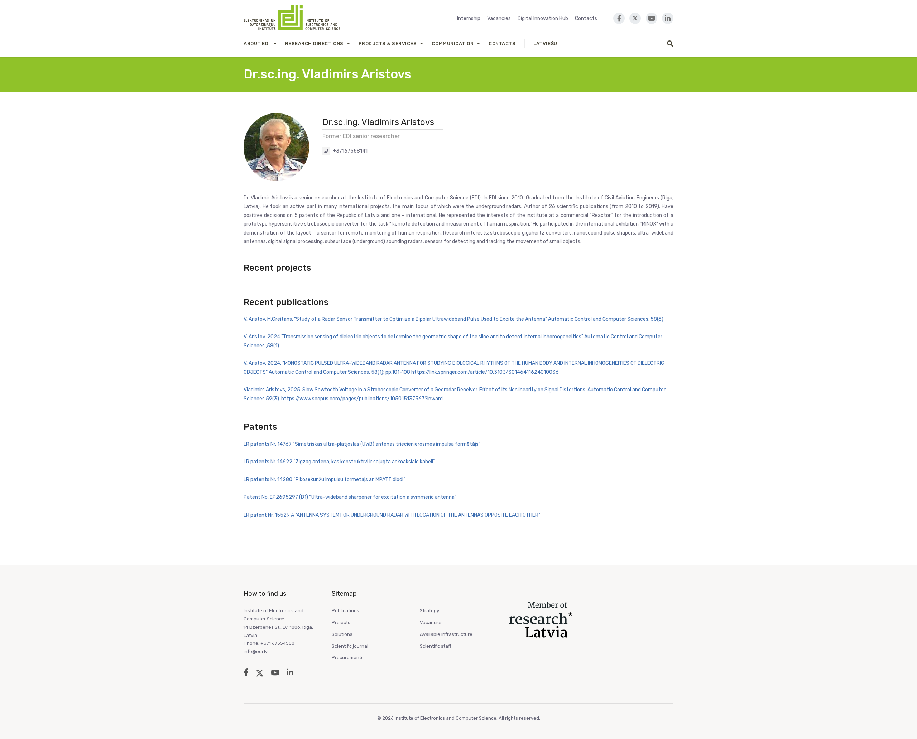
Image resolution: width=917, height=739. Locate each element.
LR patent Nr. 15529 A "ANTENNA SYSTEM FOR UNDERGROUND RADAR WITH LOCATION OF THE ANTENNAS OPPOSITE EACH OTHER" (392, 515)
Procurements (348, 657)
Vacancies (499, 18)
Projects (341, 622)
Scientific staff (435, 646)
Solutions (342, 634)
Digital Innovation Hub (543, 18)
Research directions (314, 43)
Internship (468, 18)
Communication (453, 43)
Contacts (586, 18)
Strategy (429, 610)
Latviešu (545, 43)
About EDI (257, 43)
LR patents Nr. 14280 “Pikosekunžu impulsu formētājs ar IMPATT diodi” (324, 480)
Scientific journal (350, 646)
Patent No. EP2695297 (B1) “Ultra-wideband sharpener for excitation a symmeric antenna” (350, 497)
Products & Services (388, 43)
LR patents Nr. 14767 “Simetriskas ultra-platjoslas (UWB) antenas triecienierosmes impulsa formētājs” (362, 444)
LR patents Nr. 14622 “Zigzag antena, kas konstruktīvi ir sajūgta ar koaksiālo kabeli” (339, 462)
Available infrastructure (446, 634)
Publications (345, 610)
